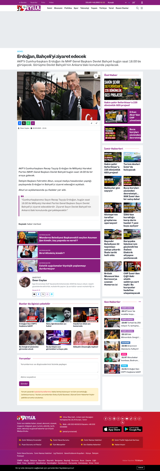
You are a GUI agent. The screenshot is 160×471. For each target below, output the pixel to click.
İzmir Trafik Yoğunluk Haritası (127, 440)
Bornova (75, 460)
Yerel (111, 8)
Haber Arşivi (120, 445)
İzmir (49, 8)
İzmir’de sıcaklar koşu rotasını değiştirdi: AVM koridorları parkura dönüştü (130, 313)
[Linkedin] (52, 294)
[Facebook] (39, 294)
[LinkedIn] (123, 419)
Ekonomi (58, 8)
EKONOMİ (125, 342)
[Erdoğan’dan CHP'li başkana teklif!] (31, 314)
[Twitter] (43, 294)
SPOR (124, 354)
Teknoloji (84, 8)
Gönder (24, 383)
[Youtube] (127, 419)
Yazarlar (33, 2)
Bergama (59, 460)
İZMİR (19, 460)
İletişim (95, 453)
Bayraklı (50, 460)
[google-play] (133, 429)
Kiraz (91, 463)
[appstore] (112, 429)
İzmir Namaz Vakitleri (93, 440)
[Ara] (137, 8)
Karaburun (62, 463)
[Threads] (135, 419)
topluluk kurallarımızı (43, 392)
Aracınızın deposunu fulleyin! (130, 347)
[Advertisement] (80, 29)
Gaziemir (31, 463)
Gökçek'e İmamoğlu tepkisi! (85, 347)
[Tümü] (140, 302)
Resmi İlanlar (122, 8)
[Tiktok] (131, 419)
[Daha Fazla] (33, 123)
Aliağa (26, 460)
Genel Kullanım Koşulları (74, 453)
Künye (88, 453)
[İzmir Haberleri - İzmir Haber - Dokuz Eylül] (29, 8)
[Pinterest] (114, 419)
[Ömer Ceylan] (24, 282)
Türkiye (103, 8)
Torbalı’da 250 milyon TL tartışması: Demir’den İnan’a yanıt (131, 324)
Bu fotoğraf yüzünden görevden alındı (29, 348)
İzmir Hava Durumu (61, 440)
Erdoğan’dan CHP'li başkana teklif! (28, 325)
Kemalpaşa (83, 463)
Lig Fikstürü (58, 453)
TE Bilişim (139, 460)
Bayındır (41, 460)
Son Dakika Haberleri (92, 445)
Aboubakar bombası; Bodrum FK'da (129, 359)
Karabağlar (52, 463)
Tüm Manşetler (59, 445)
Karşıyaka (73, 463)
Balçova (33, 460)
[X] (110, 419)
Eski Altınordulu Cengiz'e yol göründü (130, 336)
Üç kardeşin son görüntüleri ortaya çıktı (57, 348)
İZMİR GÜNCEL (127, 308)
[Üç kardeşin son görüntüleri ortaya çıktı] (58, 337)
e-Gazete (22, 2)
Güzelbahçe (41, 463)
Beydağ (67, 460)
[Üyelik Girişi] (141, 2)
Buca (82, 460)
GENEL (20, 51)
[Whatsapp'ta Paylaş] (28, 123)
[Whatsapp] (139, 419)
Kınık (97, 463)
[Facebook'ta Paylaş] (19, 123)
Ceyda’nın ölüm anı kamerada (82, 325)
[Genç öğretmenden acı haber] (58, 314)
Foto (43, 2)
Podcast (20, 456)
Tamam (140, 467)
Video (51, 2)
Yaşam (94, 8)
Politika (68, 8)
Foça (24, 463)
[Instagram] (47, 294)
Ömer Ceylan (24, 128)
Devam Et (35, 290)
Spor (76, 8)
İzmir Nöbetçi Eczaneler (31, 440)
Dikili (19, 463)
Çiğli (94, 460)
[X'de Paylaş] (24, 123)
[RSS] (123, 422)
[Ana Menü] (142, 8)
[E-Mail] (34, 294)
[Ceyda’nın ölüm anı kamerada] (85, 314)
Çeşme (88, 460)
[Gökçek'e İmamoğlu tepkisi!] (85, 337)
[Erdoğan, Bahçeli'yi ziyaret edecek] (58, 96)
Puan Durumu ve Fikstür (31, 445)
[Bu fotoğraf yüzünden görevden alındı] (31, 337)
